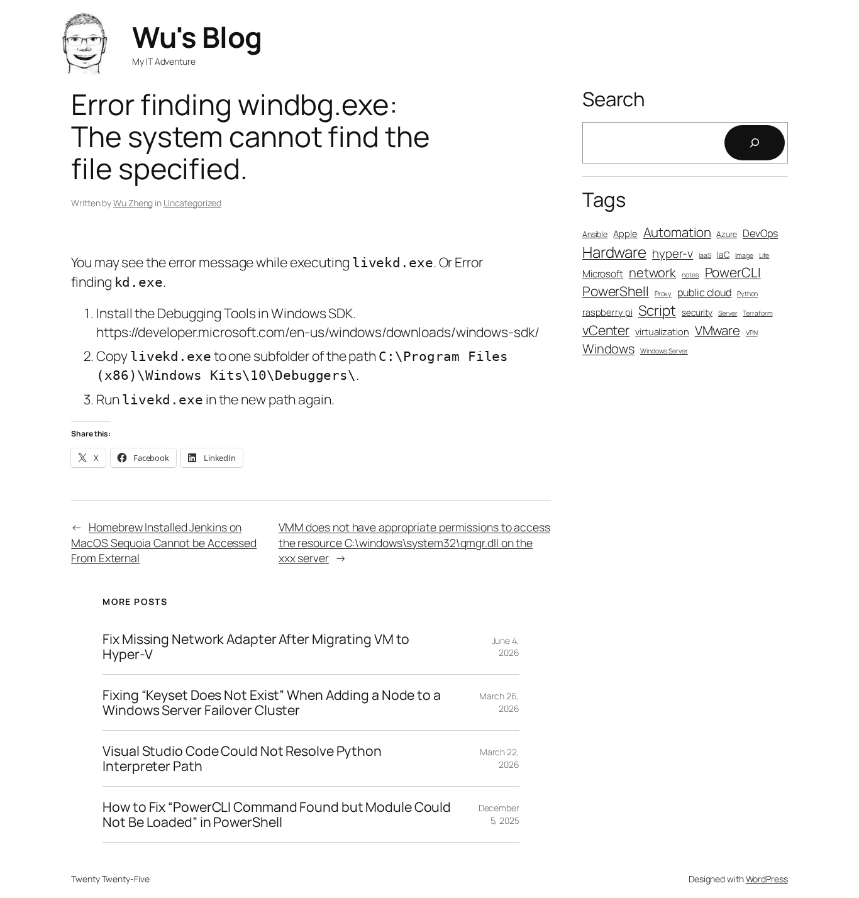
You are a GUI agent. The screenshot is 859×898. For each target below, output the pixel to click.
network (652, 272)
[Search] (754, 142)
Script (657, 310)
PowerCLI (733, 272)
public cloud (704, 292)
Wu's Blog (197, 37)
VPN (752, 332)
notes (690, 274)
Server (727, 313)
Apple (625, 233)
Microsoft (602, 273)
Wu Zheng (133, 203)
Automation (677, 232)
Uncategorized (192, 203)
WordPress (767, 879)
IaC (723, 254)
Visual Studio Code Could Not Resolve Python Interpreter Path (242, 758)
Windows (608, 348)
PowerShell (615, 291)
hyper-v (672, 253)
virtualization (662, 331)
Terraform (757, 313)
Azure (726, 234)
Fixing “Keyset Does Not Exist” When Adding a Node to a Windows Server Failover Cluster (272, 702)
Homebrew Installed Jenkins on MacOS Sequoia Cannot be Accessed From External (164, 542)
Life (764, 255)
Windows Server (664, 350)
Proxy (663, 293)
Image (744, 255)
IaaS (705, 255)
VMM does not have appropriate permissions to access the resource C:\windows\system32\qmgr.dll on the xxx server (414, 542)
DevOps (760, 233)
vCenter (605, 330)
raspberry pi (607, 312)
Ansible (594, 234)
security (697, 312)
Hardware (614, 251)
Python (747, 293)
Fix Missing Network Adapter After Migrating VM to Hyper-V (256, 646)
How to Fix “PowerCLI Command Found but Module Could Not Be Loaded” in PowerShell (277, 814)
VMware (717, 330)
